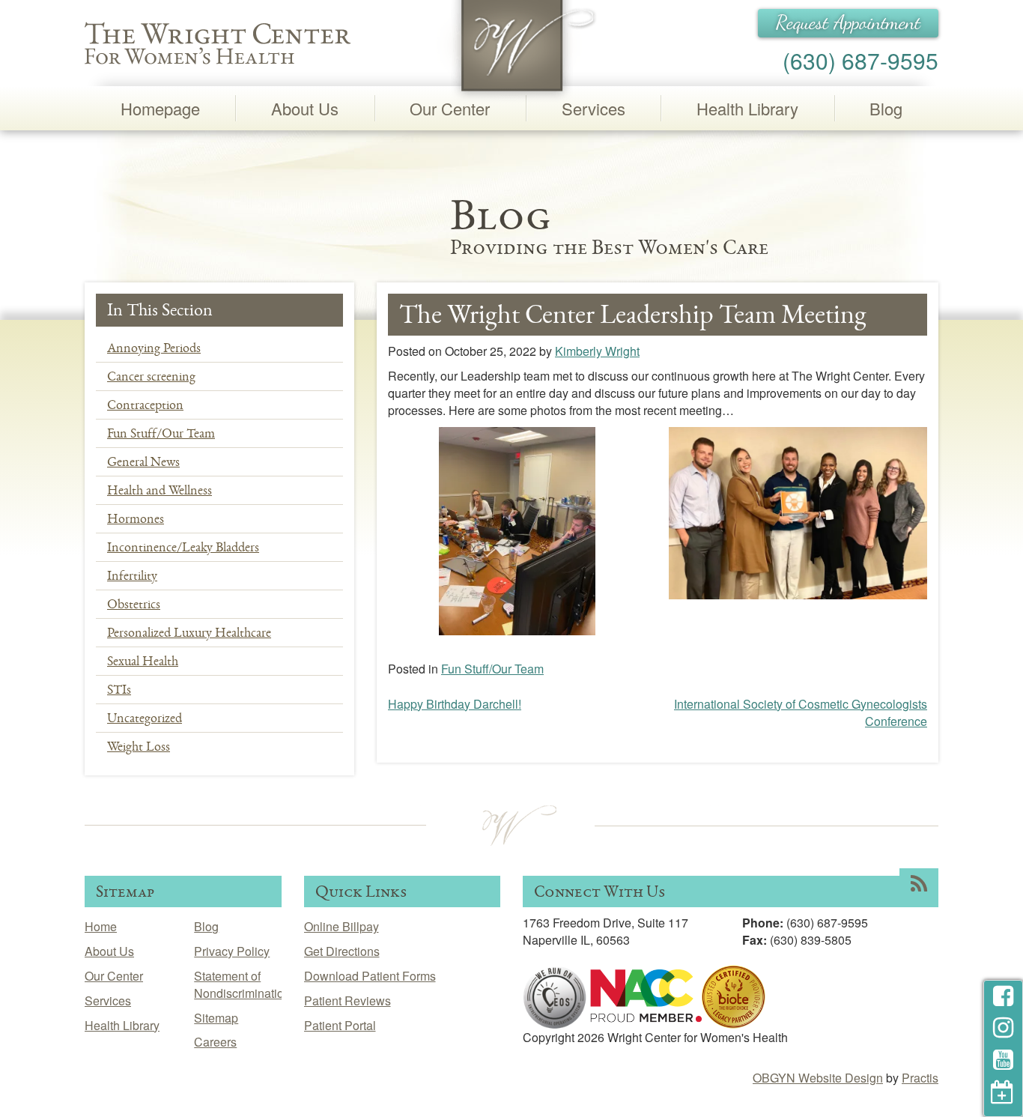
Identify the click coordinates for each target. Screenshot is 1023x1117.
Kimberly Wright (597, 351)
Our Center (450, 108)
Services (593, 108)
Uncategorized (144, 718)
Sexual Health (142, 661)
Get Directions (342, 951)
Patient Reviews (347, 1000)
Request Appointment (848, 22)
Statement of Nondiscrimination (242, 984)
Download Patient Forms (370, 975)
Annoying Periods (154, 348)
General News (143, 461)
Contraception (145, 405)
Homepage (160, 108)
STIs (119, 689)
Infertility (132, 575)
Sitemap (216, 1017)
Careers (215, 1041)
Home (101, 926)
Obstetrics (133, 604)
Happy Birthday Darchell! (454, 703)
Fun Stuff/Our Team (161, 433)
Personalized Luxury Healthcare (189, 632)
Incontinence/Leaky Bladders (183, 547)
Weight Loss (138, 746)
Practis (920, 1077)
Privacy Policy (232, 951)
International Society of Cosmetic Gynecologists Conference (800, 712)
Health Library (747, 108)
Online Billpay (341, 926)
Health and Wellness (159, 490)
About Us (305, 108)
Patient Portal (340, 1025)
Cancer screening (151, 376)
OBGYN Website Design (818, 1077)
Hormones (135, 518)
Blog (885, 108)
